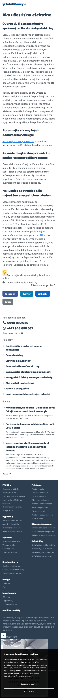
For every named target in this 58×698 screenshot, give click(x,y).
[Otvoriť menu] (54, 4)
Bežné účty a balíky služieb (43, 545)
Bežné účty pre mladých (42, 549)
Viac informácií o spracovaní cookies (19, 676)
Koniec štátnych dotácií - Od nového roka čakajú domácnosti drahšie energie (30, 409)
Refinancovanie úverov (12, 507)
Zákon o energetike (42, 285)
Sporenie (7, 537)
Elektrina (6, 583)
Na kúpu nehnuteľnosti (12, 520)
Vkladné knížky (8, 545)
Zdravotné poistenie (40, 500)
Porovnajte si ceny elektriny (18, 141)
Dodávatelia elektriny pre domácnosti (28, 371)
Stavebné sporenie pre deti (43, 531)
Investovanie (9, 593)
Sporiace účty (8, 549)
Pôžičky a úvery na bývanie (13, 496)
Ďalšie (5, 474)
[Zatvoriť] (3, 635)
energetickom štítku (35, 235)
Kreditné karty (10, 562)
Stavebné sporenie (42, 524)
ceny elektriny (30, 275)
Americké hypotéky (10, 524)
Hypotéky (7, 516)
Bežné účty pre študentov (43, 552)
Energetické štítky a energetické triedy (29, 377)
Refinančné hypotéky (11, 528)
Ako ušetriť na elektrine (20, 382)
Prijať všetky (29, 691)
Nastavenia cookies (29, 684)
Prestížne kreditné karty (12, 573)
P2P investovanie (9, 604)
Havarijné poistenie (40, 507)
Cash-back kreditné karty (13, 570)
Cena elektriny (14, 355)
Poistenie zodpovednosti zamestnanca (42, 516)
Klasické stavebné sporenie (43, 528)
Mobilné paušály (11, 610)
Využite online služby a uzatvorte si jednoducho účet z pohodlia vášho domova (27, 446)
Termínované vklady (11, 541)
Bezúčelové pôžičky (10, 489)
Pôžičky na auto (9, 492)
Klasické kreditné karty (12, 566)
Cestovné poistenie (40, 492)
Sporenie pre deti (9, 552)
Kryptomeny (7, 600)
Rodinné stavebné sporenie (43, 535)
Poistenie (37, 485)
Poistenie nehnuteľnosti (42, 504)
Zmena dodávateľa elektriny (21, 282)
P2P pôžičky (7, 510)
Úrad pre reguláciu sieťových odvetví (28, 393)
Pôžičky (6, 485)
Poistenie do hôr (39, 511)
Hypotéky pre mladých (12, 531)
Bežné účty (37, 541)
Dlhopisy (6, 597)
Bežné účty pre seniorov (42, 556)
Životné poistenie (39, 496)
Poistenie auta (38, 489)
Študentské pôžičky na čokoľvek (12, 501)
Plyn (4, 587)
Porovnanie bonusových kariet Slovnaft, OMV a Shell (30, 425)
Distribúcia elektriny (18, 360)
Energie (6, 579)
